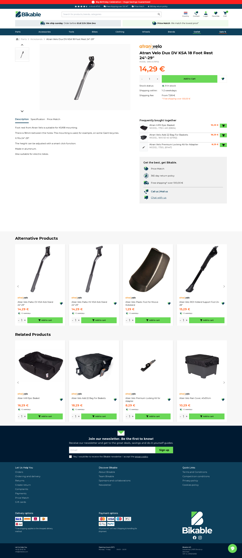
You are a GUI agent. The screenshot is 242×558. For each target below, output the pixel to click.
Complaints (21, 489)
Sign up (164, 450)
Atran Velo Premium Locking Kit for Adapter (142, 399)
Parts (18, 32)
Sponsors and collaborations (114, 480)
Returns (19, 480)
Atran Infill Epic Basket (29, 398)
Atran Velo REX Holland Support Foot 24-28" (199, 303)
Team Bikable (106, 476)
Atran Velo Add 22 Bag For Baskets (89, 398)
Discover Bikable (108, 467)
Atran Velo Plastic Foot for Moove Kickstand (141, 303)
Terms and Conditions (194, 472)
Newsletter (105, 485)
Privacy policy (190, 480)
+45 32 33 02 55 (20, 549)
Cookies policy (190, 485)
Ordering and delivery (27, 476)
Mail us (164, 191)
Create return (23, 485)
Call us (154, 191)
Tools (71, 32)
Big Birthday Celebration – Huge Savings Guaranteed (123, 2)
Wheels (146, 32)
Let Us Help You (24, 467)
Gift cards (20, 502)
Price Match (53, 119)
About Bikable (107, 472)
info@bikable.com (21, 552)
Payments (20, 493)
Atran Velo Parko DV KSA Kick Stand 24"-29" (35, 303)
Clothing (120, 32)
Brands (171, 32)
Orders (19, 472)
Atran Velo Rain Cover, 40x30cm (195, 398)
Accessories (45, 32)
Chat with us (158, 197)
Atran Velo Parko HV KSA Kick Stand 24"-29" (89, 303)
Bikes (95, 32)
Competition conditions (196, 476)
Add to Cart (190, 79)
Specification (38, 119)
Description (22, 119)
